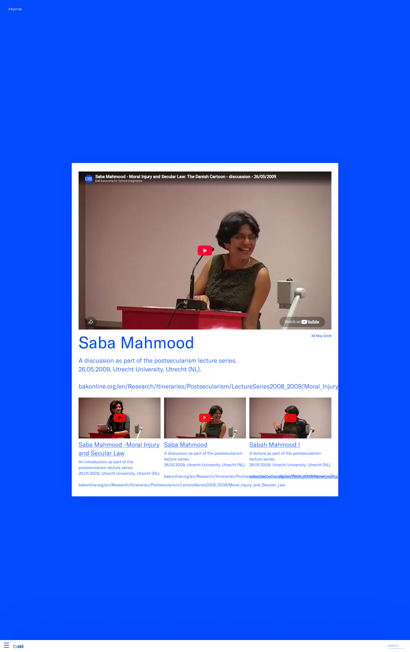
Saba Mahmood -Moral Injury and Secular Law (119, 449)
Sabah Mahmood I (274, 444)
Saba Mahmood (186, 444)
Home (15, 9)
